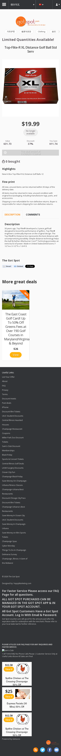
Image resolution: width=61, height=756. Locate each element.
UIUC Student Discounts (12, 416)
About (4, 381)
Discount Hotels (9, 398)
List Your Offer (8, 377)
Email (8, 266)
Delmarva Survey (9, 554)
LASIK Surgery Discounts (13, 468)
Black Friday (7, 455)
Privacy (5, 390)
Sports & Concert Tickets (13, 459)
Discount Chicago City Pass (14, 498)
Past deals (6, 403)
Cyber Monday (8, 546)
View (16, 355)
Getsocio (16, 739)
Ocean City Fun (8, 472)
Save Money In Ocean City (13, 515)
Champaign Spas (9, 541)
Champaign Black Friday (12, 476)
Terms (5, 394)
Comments (33, 214)
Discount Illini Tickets (11, 411)
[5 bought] (15, 300)
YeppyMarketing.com (22, 583)
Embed (20, 266)
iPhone (5, 407)
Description (12, 214)
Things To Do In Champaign (14, 550)
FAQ (4, 385)
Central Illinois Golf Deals (13, 463)
